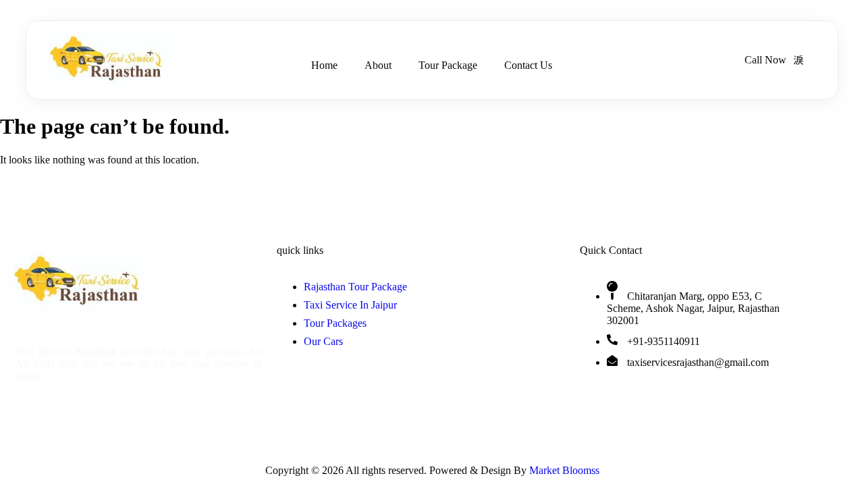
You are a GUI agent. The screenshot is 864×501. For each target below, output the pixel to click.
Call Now (765, 59)
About (378, 65)
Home (324, 65)
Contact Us (528, 65)
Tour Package (447, 65)
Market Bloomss (564, 470)
